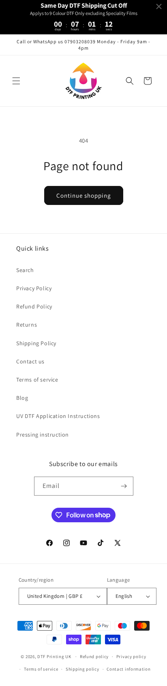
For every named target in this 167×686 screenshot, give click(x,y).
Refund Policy (34, 306)
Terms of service (37, 379)
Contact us (30, 361)
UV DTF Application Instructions (58, 416)
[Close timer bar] (159, 6)
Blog (22, 397)
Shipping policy (82, 669)
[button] (16, 81)
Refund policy (94, 656)
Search (25, 270)
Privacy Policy (33, 288)
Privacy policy (131, 656)
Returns (26, 324)
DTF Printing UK (54, 656)
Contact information (128, 669)
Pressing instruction (42, 434)
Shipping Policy (36, 343)
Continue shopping (83, 195)
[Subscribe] (124, 486)
